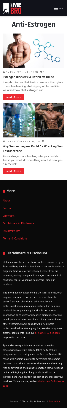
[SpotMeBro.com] (12, 8)
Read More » (13, 97)
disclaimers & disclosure (47, 332)
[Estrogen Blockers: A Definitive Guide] (33, 51)
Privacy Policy (11, 231)
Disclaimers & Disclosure (18, 223)
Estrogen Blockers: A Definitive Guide (28, 77)
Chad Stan (11, 72)
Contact (8, 208)
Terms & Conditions (15, 238)
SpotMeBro (54, 401)
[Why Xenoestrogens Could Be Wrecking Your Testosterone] (33, 120)
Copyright (9, 216)
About (6, 200)
